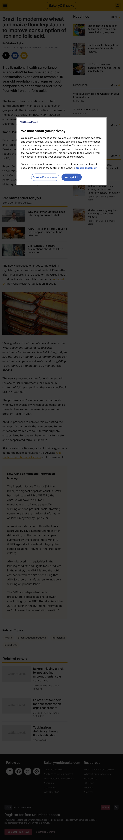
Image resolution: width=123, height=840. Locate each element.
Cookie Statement (86, 167)
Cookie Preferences (45, 177)
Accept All (71, 177)
